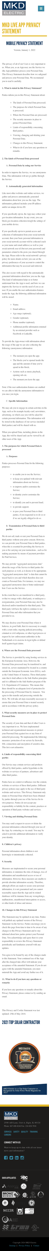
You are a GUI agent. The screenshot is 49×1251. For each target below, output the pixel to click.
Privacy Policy (24, 1245)
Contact (36, 1245)
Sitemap (12, 1245)
